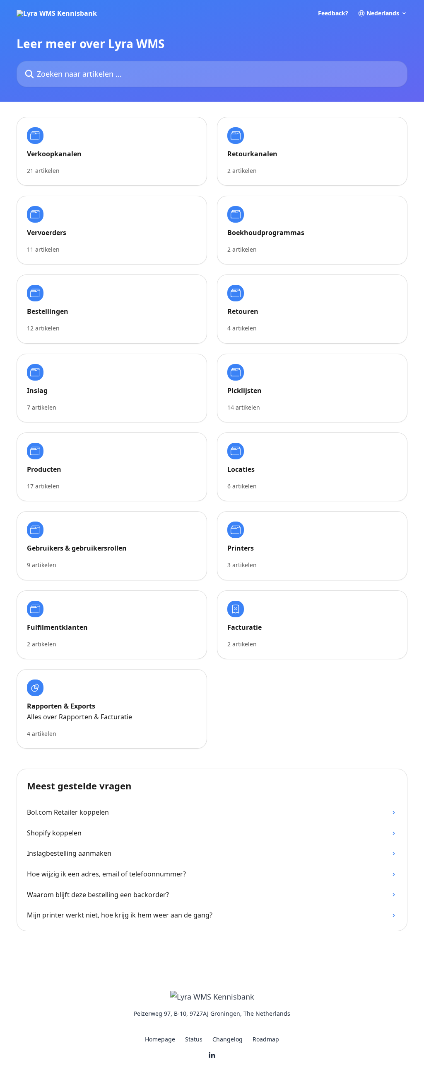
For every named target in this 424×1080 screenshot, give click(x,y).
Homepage (160, 1039)
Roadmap (266, 1039)
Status (193, 1039)
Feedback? (333, 13)
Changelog (227, 1039)
